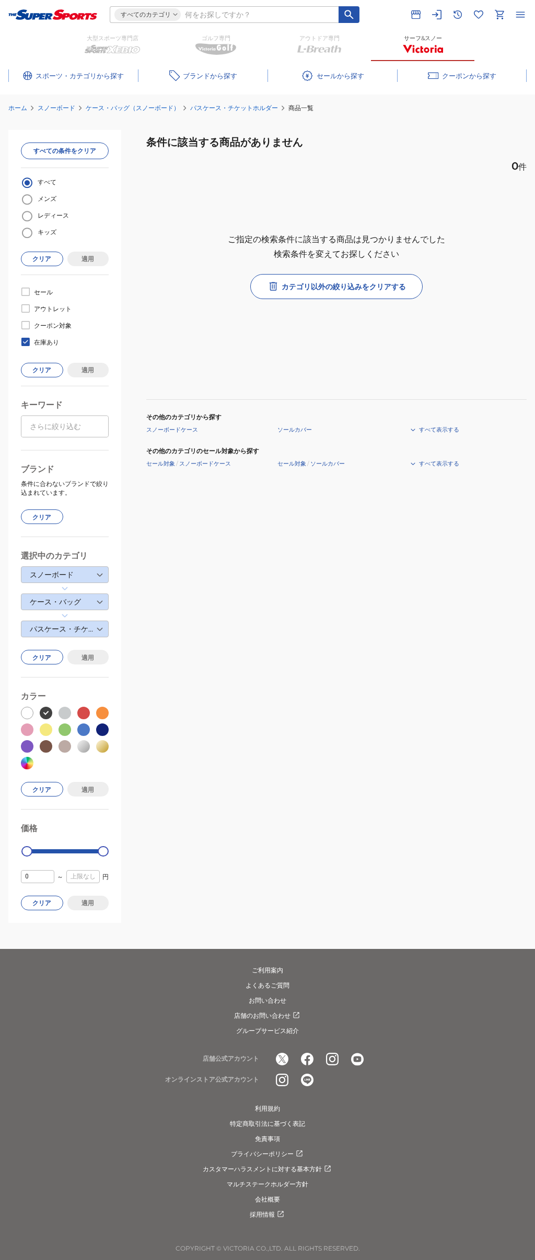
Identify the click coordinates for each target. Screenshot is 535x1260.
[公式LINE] (307, 1080)
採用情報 (262, 1214)
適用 (88, 259)
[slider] (26, 851)
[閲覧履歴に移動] (457, 14)
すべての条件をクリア (64, 150)
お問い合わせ (267, 1000)
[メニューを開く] (520, 14)
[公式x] (282, 1059)
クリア (41, 259)
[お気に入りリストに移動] (478, 14)
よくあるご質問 (267, 985)
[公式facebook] (307, 1059)
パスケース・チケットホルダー (234, 108)
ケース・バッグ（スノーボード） (133, 108)
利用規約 (267, 1108)
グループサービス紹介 (267, 1031)
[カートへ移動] (499, 14)
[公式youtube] (357, 1059)
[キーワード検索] (349, 14)
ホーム (17, 108)
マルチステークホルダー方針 (267, 1184)
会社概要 (267, 1199)
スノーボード (56, 108)
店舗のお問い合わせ (262, 1015)
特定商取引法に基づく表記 (267, 1123)
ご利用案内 (267, 970)
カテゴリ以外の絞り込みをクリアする (344, 286)
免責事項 (267, 1139)
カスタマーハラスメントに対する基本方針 (262, 1169)
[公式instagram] (332, 1059)
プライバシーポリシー (262, 1154)
